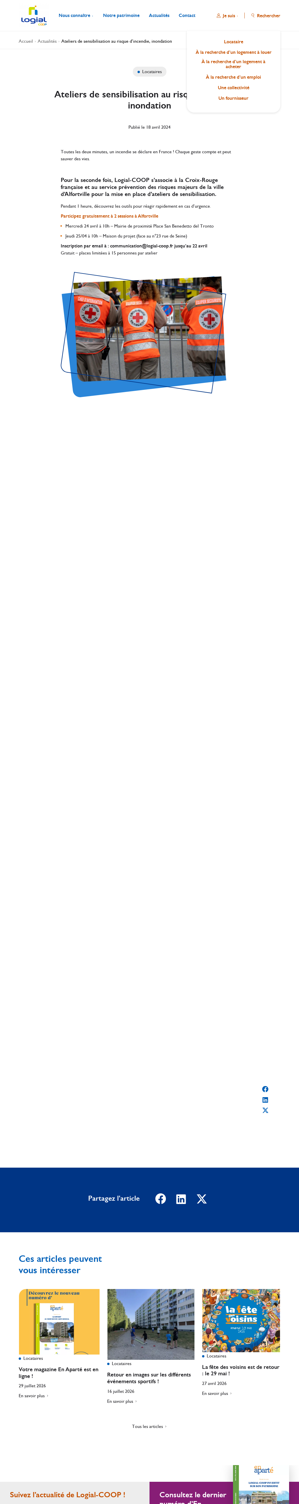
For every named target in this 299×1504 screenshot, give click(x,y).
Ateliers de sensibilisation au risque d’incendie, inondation (116, 41)
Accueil (26, 41)
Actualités (47, 41)
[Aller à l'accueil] (34, 15)
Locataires (151, 71)
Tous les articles (147, 1426)
